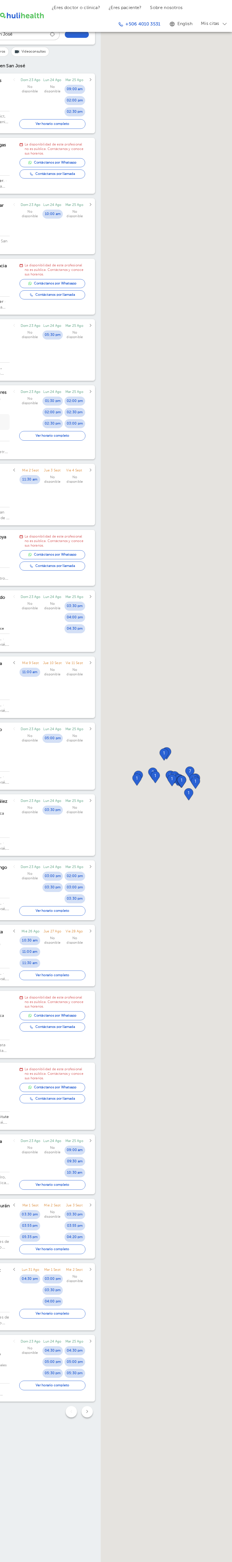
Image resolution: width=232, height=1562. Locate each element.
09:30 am (75, 1161)
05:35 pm (30, 1237)
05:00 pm (53, 738)
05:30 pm (53, 335)
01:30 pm (53, 401)
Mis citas (210, 23)
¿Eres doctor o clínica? (76, 8)
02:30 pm (75, 112)
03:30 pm (75, 606)
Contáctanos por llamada (55, 174)
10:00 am (53, 214)
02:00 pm (75, 100)
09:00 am (75, 89)
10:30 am (30, 940)
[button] (182, 781)
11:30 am (29, 479)
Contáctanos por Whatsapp (55, 162)
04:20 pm (75, 1237)
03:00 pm (75, 423)
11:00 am (30, 672)
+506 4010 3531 (142, 24)
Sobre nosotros (166, 8)
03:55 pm (30, 1226)
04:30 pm (75, 628)
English (184, 24)
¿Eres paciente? (125, 8)
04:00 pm (75, 617)
